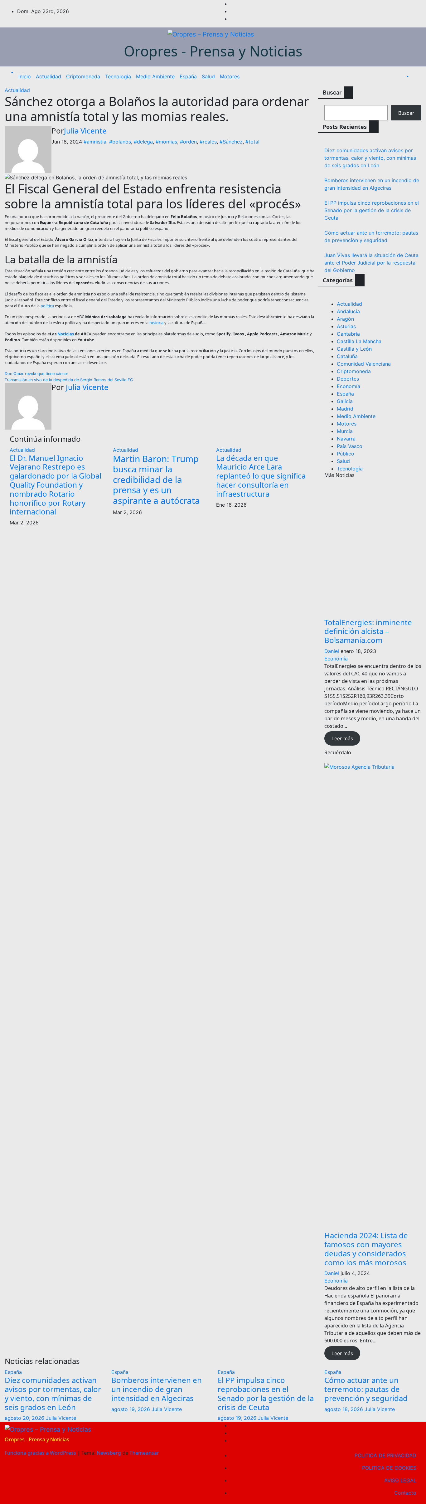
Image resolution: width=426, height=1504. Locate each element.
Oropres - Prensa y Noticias (213, 51)
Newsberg (109, 1452)
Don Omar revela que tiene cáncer (36, 373)
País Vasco (349, 446)
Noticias (65, 334)
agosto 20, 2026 (25, 1418)
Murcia (345, 431)
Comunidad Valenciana (364, 364)
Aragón (345, 319)
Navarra (346, 439)
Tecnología (118, 76)
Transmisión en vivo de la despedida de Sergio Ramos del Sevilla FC (69, 379)
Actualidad (48, 76)
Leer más (342, 738)
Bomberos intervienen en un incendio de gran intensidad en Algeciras (156, 1389)
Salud (208, 76)
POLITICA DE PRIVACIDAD (385, 1455)
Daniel (331, 651)
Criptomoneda (83, 76)
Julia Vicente (85, 130)
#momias (166, 142)
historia (156, 322)
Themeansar (144, 1452)
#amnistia (95, 142)
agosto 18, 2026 (344, 1409)
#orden (188, 142)
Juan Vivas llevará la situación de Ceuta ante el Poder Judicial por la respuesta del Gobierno (371, 262)
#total (252, 142)
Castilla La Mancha (359, 341)
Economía (348, 386)
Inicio (24, 76)
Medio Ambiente (155, 76)
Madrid (345, 409)
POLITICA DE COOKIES (389, 1468)
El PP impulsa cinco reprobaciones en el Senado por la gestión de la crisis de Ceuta (371, 210)
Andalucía (348, 311)
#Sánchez (231, 142)
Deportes (348, 379)
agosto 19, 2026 (131, 1409)
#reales (208, 142)
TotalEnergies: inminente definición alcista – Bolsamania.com (368, 631)
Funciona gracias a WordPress (41, 1452)
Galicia (345, 401)
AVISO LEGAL (400, 1480)
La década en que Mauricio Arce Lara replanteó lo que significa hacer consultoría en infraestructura (261, 476)
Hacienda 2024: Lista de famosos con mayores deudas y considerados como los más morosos (366, 1248)
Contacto (405, 1493)
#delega (143, 142)
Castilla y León (354, 349)
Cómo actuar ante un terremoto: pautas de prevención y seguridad (366, 1389)
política (47, 306)
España (188, 76)
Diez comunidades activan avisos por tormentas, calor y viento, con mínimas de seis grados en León (370, 157)
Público (345, 453)
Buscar (332, 92)
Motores (230, 76)
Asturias (346, 326)
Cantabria (348, 334)
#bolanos (120, 142)
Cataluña (347, 356)
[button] (11, 73)
